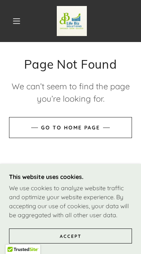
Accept (71, 236)
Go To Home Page (70, 127)
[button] (16, 21)
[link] (72, 21)
